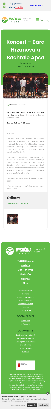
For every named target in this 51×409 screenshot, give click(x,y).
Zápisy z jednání (25, 348)
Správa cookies (25, 290)
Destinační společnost (25, 335)
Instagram (25, 324)
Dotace (25, 351)
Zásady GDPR (25, 310)
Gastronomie (25, 269)
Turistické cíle (25, 261)
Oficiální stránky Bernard (17, 203)
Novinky (25, 278)
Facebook (25, 320)
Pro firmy (25, 307)
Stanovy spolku (25, 300)
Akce (25, 283)
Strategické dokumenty (25, 341)
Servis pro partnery (25, 297)
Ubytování (25, 274)
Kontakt (25, 294)
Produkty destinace (25, 338)
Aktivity (25, 265)
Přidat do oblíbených (18, 105)
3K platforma (25, 345)
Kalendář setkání (25, 303)
